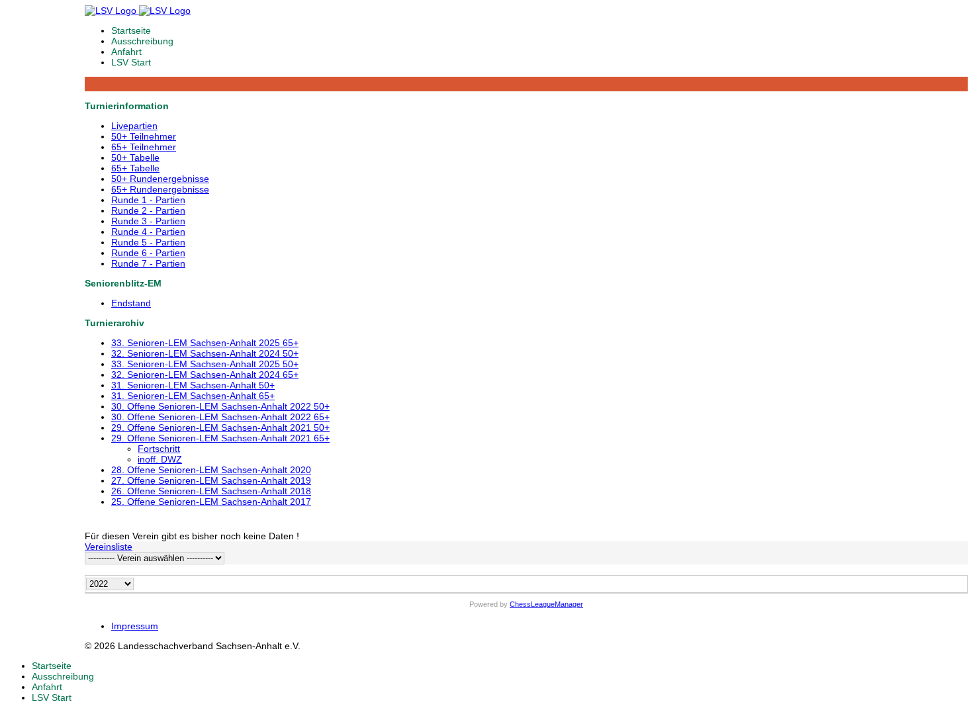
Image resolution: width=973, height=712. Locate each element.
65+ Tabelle (135, 168)
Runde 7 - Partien (148, 263)
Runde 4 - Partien (148, 231)
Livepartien (134, 125)
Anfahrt (126, 51)
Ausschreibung (142, 41)
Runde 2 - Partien (148, 210)
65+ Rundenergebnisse (160, 189)
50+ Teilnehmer (143, 136)
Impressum (134, 626)
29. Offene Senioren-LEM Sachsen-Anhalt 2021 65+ (220, 438)
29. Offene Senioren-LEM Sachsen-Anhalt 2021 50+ (220, 427)
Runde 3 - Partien (148, 221)
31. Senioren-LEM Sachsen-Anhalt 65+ (193, 395)
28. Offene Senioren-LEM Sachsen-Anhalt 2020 (211, 470)
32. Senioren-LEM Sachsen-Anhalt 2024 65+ (205, 374)
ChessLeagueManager (546, 604)
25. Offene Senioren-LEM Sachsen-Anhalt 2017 (211, 501)
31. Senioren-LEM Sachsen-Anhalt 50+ (193, 385)
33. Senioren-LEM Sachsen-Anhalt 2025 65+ (205, 342)
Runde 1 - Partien (148, 200)
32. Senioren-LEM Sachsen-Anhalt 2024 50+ (205, 353)
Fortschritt (159, 448)
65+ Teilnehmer (143, 147)
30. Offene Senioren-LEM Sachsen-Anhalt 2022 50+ (220, 406)
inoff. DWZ (160, 459)
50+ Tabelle (135, 157)
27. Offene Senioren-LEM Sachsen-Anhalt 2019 (211, 480)
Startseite (131, 30)
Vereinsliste (108, 546)
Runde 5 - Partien (148, 242)
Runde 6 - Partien (148, 252)
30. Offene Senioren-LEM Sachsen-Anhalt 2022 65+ (220, 417)
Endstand (131, 303)
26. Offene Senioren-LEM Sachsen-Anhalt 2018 (211, 491)
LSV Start (131, 62)
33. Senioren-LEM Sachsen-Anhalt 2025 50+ (205, 364)
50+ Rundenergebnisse (160, 178)
